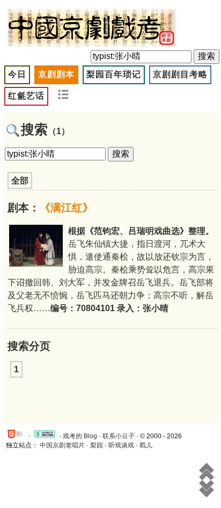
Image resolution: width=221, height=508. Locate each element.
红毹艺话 (26, 95)
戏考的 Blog (80, 436)
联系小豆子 (118, 436)
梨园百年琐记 (113, 74)
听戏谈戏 (121, 445)
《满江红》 (66, 207)
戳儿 (145, 445)
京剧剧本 (56, 74)
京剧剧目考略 (180, 74)
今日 (17, 74)
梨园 (96, 445)
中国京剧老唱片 (62, 445)
